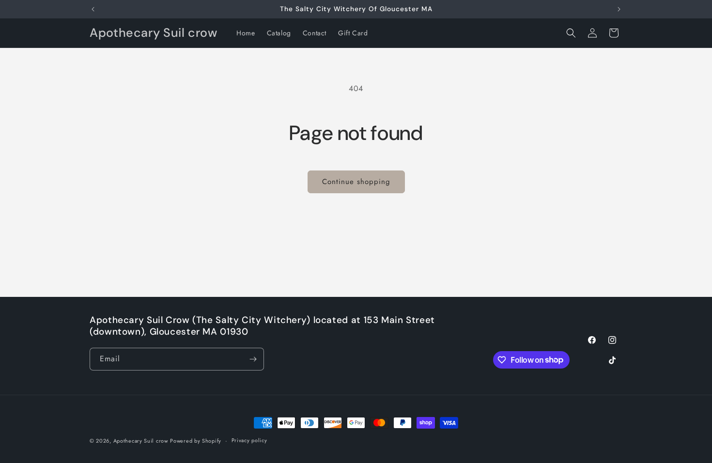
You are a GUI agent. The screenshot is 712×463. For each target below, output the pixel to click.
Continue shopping (356, 181)
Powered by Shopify (195, 441)
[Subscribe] (252, 359)
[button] (571, 33)
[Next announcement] (619, 9)
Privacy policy (249, 440)
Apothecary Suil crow (140, 441)
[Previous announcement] (93, 9)
